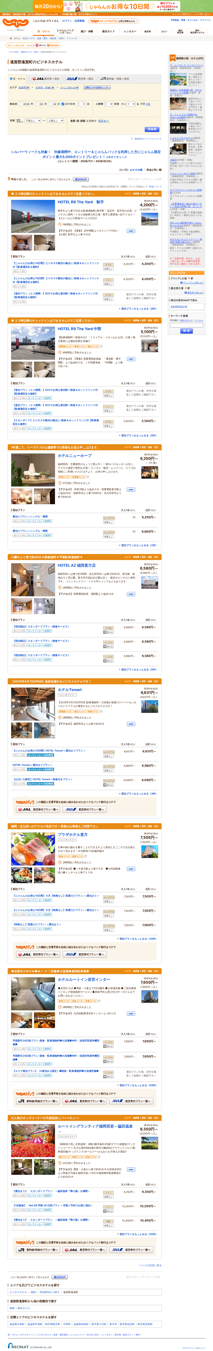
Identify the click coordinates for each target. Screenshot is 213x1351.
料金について (155, 186)
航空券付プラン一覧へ (45, 809)
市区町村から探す (49, 1292)
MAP (131, 231)
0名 (148, 104)
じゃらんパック (65, 31)
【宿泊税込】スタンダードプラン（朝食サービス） (41, 626)
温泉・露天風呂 (60, 1335)
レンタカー (130, 31)
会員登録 (79, 20)
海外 (180, 31)
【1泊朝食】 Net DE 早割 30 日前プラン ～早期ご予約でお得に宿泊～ (53, 1205)
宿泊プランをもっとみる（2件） (139, 545)
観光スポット (186, 320)
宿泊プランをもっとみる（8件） (139, 308)
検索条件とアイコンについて (148, 138)
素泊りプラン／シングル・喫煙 (30, 530)
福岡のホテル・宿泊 (29, 52)
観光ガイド (128, 1335)
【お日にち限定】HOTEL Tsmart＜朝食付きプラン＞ (43, 779)
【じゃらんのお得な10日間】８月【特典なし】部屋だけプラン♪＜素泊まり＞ (56, 895)
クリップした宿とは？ (193, 282)
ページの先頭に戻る (150, 1265)
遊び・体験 (87, 31)
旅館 (12, 1308)
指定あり (103, 120)
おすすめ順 (136, 169)
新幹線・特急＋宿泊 (117, 78)
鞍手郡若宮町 (127, 1324)
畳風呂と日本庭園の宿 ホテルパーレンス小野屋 (186, 91)
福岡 (33, 1292)
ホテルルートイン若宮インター (84, 979)
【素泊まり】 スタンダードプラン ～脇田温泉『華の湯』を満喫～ (51, 1191)
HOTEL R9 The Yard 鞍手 (81, 202)
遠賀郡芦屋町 (34, 1324)
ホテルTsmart (70, 689)
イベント (199, 320)
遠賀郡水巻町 (17, 1324)
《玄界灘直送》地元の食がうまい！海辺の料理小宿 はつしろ (186, 205)
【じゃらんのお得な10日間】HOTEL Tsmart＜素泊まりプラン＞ (49, 750)
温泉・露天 (42, 38)
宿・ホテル (19, 78)
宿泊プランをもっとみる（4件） (139, 793)
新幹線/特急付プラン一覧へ (42, 1101)
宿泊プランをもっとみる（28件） (139, 938)
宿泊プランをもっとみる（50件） (139, 1085)
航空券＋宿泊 (51, 78)
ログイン (67, 20)
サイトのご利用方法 (181, 14)
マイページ (205, 20)
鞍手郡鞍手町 (52, 1324)
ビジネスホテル (18, 1292)
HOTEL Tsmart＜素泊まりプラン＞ (33, 764)
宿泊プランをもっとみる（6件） (139, 435)
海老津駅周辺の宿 (179, 306)
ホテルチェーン (27, 1335)
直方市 (113, 1324)
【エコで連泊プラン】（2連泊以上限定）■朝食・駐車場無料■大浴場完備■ (56, 1070)
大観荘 (173, 160)
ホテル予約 (13, 52)
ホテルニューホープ (75, 455)
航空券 (148, 31)
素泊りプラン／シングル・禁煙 (30, 516)
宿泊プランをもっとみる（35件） (139, 1234)
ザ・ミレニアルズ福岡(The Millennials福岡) (183, 115)
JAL (91, 1335)
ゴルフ (164, 31)
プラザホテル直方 (73, 834)
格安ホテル (23, 1308)
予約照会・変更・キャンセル (184, 20)
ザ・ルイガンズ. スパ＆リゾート (186, 65)
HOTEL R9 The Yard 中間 (79, 329)
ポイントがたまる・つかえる (21, 45)
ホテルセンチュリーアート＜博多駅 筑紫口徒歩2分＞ (186, 240)
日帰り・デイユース (67, 38)
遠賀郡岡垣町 (81, 1324)
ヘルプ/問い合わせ (202, 14)
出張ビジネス (28, 38)
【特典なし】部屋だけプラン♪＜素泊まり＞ (37, 924)
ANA (96, 1335)
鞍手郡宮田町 (145, 1324)
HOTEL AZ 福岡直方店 (77, 565)
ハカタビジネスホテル (181, 138)
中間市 (67, 1324)
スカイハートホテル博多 (182, 173)
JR (88, 1335)
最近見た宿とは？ (195, 292)
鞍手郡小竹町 (99, 1324)
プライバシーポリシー (193, 1348)
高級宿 (53, 38)
